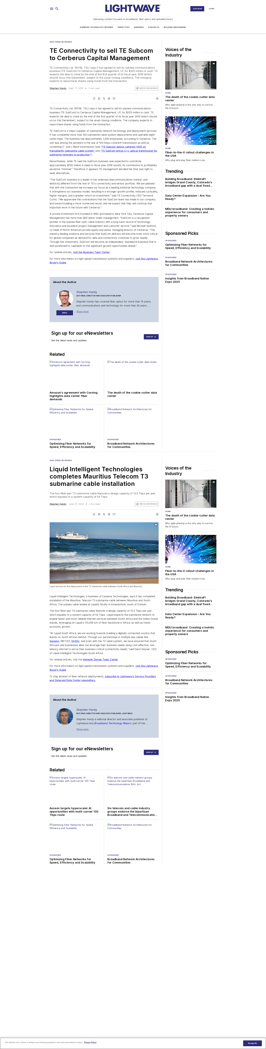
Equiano (54, 641)
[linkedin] (99, 98)
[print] (157, 98)
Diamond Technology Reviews (96, 27)
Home (168, 93)
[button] (52, 9)
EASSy (75, 641)
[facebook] (94, 98)
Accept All (252, 1043)
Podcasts (153, 27)
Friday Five (124, 27)
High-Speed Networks (61, 42)
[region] (133, 1043)
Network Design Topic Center (100, 659)
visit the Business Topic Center (91, 252)
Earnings (139, 27)
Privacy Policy (90, 1042)
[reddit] (109, 98)
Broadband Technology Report (112, 723)
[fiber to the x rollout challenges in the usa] (190, 130)
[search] (57, 9)
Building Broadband (175, 27)
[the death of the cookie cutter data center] (190, 75)
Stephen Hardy (58, 88)
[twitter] (104, 98)
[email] (114, 98)
